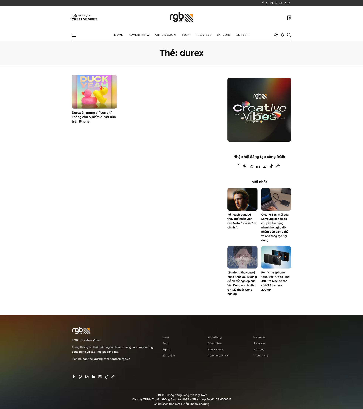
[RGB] (181, 18)
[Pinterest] (267, 3)
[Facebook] (263, 3)
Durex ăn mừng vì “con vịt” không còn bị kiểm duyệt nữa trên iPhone (94, 117)
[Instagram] (271, 3)
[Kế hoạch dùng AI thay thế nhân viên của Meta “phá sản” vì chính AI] (242, 199)
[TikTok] (284, 3)
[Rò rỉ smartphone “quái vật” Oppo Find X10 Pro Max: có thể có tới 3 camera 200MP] (276, 257)
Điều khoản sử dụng (196, 404)
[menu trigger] (76, 35)
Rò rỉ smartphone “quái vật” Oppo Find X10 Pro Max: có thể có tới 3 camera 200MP (275, 281)
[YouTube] (280, 3)
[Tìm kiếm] (289, 35)
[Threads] (289, 3)
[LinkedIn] (276, 3)
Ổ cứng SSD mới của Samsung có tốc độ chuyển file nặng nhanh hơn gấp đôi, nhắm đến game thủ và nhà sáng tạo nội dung (275, 227)
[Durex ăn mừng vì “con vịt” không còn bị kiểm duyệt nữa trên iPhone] (94, 91)
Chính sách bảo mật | (168, 404)
